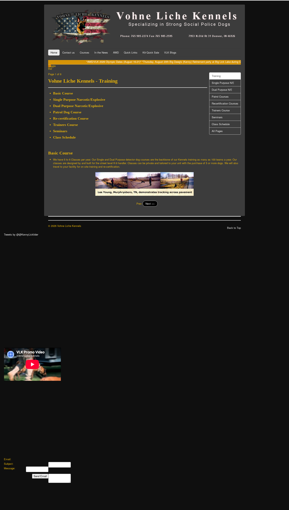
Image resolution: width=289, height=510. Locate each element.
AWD (116, 52)
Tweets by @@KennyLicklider (21, 234)
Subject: (8, 464)
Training (216, 76)
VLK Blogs (170, 52)
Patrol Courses (220, 96)
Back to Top (234, 228)
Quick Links (130, 52)
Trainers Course (221, 110)
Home (54, 52)
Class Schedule (221, 124)
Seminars (217, 117)
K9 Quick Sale (151, 52)
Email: (7, 459)
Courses (84, 52)
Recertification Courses (225, 103)
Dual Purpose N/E (222, 89)
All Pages (217, 131)
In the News (101, 52)
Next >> (150, 203)
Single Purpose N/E (223, 83)
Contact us (68, 52)
